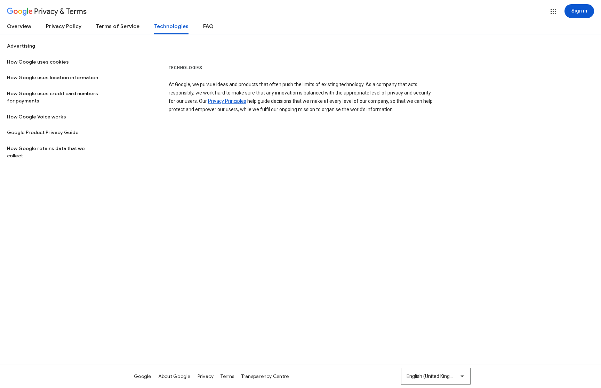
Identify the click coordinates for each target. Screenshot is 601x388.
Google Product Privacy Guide (43, 132)
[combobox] (436, 376)
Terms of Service (117, 26)
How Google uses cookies (38, 62)
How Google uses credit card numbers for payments (52, 97)
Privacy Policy (63, 26)
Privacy (206, 376)
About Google (174, 376)
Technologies (171, 26)
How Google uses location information (52, 77)
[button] (553, 11)
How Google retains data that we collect (46, 152)
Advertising (21, 46)
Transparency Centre (265, 376)
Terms (227, 376)
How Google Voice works (36, 117)
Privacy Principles (227, 101)
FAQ (208, 26)
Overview (19, 26)
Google (142, 376)
